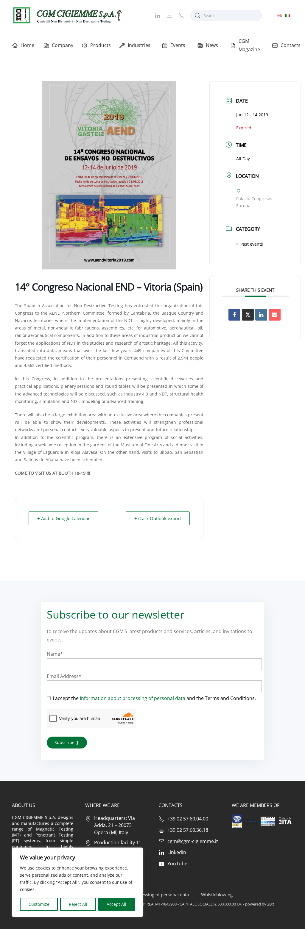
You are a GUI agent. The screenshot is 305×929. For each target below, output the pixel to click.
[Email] (275, 315)
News (212, 45)
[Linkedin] (261, 315)
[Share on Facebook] (234, 315)
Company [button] (62, 45)
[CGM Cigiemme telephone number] (181, 15)
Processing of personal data (160, 894)
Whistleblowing (217, 894)
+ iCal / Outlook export (157, 518)
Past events (251, 244)
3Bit (270, 904)
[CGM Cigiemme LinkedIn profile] (158, 15)
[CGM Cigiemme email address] (169, 15)
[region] (77, 882)
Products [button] (100, 45)
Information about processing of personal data (132, 698)
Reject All (78, 904)
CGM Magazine (249, 45)
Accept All (116, 904)
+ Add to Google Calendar (63, 518)
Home (27, 45)
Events (177, 45)
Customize (39, 904)
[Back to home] (67, 15)
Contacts (291, 45)
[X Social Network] (248, 315)
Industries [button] (139, 45)
